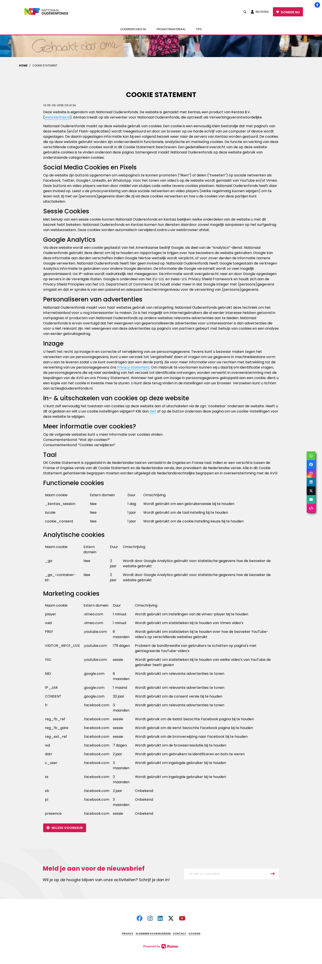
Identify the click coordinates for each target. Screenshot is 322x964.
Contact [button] (179, 933)
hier (153, 411)
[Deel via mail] (311, 499)
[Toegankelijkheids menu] (317, 4)
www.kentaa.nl (57, 117)
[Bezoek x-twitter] (171, 918)
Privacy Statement (133, 367)
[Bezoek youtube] (182, 918)
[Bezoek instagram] (150, 918)
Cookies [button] (194, 933)
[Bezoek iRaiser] (161, 945)
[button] (245, 11)
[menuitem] (133, 29)
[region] (161, 510)
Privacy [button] (127, 933)
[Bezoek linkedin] (160, 918)
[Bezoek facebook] (139, 918)
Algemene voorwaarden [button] (153, 933)
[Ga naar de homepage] (49, 11)
